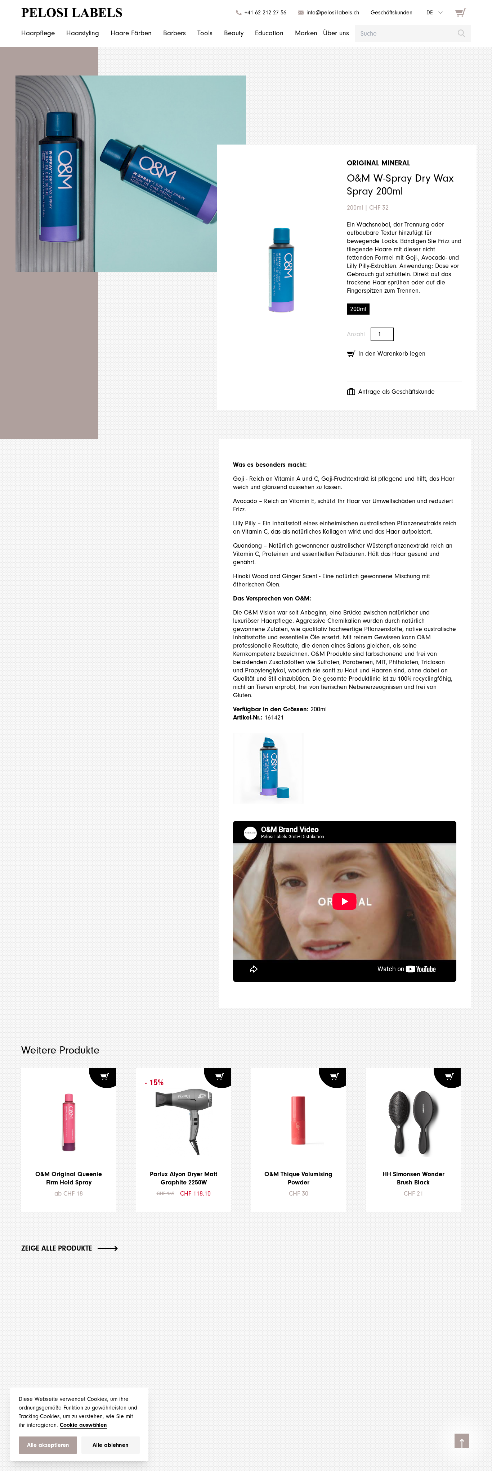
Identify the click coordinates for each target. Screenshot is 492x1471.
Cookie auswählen (83, 1425)
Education (269, 33)
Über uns (336, 33)
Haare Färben (131, 33)
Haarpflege (38, 33)
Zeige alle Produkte (56, 1248)
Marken (306, 33)
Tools (205, 33)
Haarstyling (82, 33)
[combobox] (434, 13)
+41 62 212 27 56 (265, 12)
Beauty (233, 33)
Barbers (174, 33)
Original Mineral (378, 163)
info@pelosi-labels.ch (333, 12)
